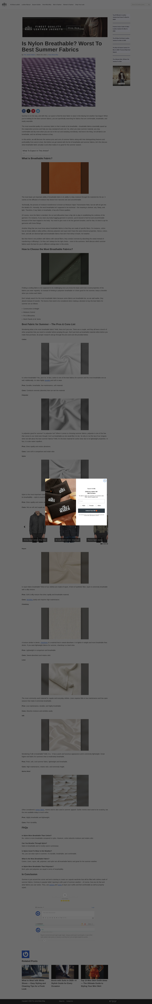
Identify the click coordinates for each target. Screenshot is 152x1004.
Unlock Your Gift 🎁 (91, 510)
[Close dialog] (104, 480)
